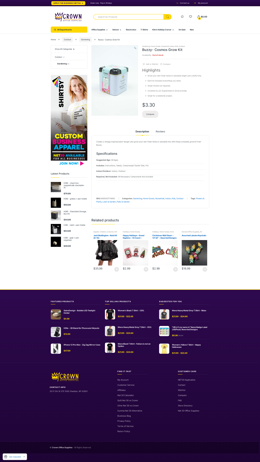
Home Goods (155, 46)
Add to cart (116, 269)
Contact (181, 385)
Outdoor (67, 39)
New (192, 29)
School (115, 29)
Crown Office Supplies (62, 447)
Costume (110, 232)
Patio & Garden (123, 202)
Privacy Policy (124, 421)
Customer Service (125, 385)
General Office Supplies (190, 232)
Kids (176, 46)
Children (103, 232)
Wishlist (181, 390)
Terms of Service (125, 426)
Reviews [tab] (160, 131)
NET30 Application (187, 380)
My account (203, 3)
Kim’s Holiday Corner (161, 29)
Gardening (85, 39)
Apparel (96, 232)
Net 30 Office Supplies (188, 411)
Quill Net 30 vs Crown (127, 400)
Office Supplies (98, 29)
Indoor (172, 46)
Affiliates (121, 390)
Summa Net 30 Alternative (129, 411)
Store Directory (185, 405)
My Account (123, 380)
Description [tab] (142, 131)
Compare (166, 64)
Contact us (184, 3)
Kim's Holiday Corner (163, 233)
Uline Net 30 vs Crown (128, 405)
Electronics (131, 29)
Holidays (126, 232)
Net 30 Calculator (125, 395)
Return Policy (123, 431)
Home (53, 39)
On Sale (182, 29)
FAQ (180, 400)
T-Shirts (144, 29)
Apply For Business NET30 (67, 3)
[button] (135, 48)
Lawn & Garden (109, 202)
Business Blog (124, 416)
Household (165, 46)
